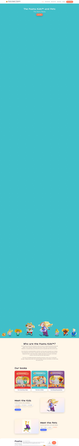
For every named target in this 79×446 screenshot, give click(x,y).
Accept (54, 442)
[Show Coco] (28, 432)
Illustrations (59, 1)
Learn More (39, 14)
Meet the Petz (53, 1)
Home (43, 1)
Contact (63, 1)
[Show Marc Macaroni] (50, 411)
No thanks (49, 443)
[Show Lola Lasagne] (51, 411)
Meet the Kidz (47, 1)
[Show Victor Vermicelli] (52, 411)
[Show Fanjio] (27, 432)
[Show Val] (26, 432)
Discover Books (69, 1)
